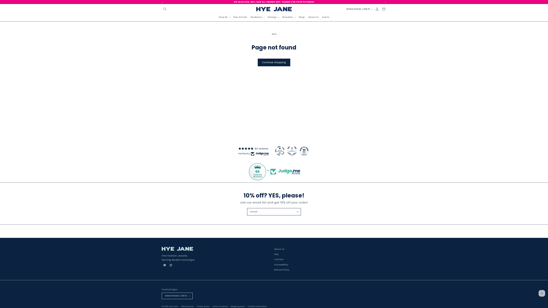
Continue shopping (274, 62)
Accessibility (281, 264)
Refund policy (187, 306)
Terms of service (220, 306)
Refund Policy (281, 269)
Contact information (257, 306)
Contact (279, 259)
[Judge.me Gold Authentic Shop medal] (292, 150)
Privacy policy (203, 306)
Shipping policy (238, 306)
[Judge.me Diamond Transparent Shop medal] (279, 150)
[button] (165, 9)
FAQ (276, 254)
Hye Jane (173, 306)
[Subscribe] (297, 211)
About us (279, 249)
